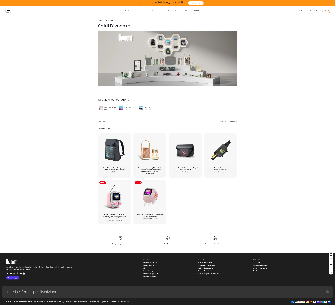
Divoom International (20, 302)
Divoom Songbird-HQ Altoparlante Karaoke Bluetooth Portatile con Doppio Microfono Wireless (150, 169)
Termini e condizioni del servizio (77, 302)
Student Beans (148, 265)
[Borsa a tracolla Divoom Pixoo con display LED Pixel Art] (220, 149)
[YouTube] (21, 273)
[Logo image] (8, 11)
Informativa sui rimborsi (36, 302)
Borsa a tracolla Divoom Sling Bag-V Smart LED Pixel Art (185, 169)
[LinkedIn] (24, 273)
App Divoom (257, 271)
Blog (144, 268)
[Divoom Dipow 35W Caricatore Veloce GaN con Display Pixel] (149, 196)
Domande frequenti (260, 265)
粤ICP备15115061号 (124, 302)
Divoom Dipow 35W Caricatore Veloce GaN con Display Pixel (150, 215)
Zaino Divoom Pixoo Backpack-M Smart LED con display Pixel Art (114, 169)
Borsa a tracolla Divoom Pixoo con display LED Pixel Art (220, 169)
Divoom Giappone (149, 277)
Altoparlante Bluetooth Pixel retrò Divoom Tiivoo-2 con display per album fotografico (114, 216)
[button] (302, 11)
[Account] (325, 11)
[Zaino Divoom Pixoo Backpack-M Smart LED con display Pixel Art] (114, 149)
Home (100, 20)
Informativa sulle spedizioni (99, 302)
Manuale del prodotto (151, 274)
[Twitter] (11, 273)
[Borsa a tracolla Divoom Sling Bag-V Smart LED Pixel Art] (185, 149)
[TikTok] (18, 273)
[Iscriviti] (327, 292)
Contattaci (257, 262)
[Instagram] (14, 273)
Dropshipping (148, 271)
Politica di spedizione (205, 268)
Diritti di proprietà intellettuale (208, 274)
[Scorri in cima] (331, 268)
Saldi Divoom (108, 20)
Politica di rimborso (205, 262)
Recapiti (113, 302)
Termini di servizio (204, 271)
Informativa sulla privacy (206, 265)
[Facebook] (7, 273)
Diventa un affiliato (150, 262)
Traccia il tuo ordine (260, 268)
